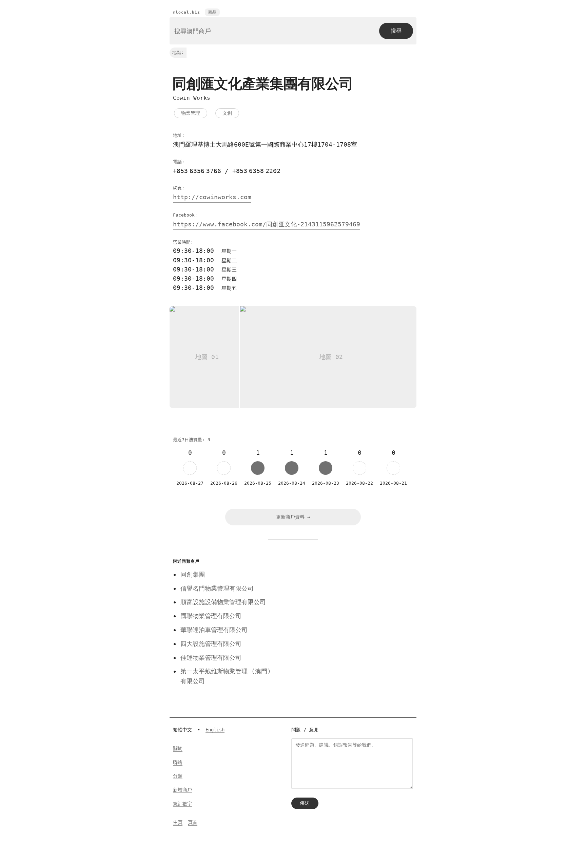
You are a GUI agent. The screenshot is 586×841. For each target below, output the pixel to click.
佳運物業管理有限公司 (210, 657)
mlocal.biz (186, 12)
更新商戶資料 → (293, 517)
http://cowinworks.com (212, 197)
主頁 (177, 822)
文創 (227, 113)
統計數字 (182, 803)
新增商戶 (182, 789)
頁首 (192, 822)
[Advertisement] (348, 604)
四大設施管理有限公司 (210, 643)
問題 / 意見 (304, 729)
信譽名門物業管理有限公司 (217, 588)
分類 (177, 776)
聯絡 (177, 762)
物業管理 (190, 113)
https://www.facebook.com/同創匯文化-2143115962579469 (266, 224)
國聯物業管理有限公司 (210, 615)
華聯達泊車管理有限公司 (214, 629)
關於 (177, 748)
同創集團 (192, 574)
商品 (212, 12)
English (215, 729)
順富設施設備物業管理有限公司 (223, 601)
